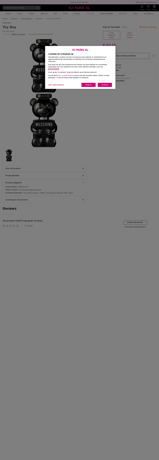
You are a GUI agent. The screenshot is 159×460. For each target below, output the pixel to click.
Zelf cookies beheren (56, 85)
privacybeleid (53, 69)
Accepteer (104, 85)
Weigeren (88, 85)
